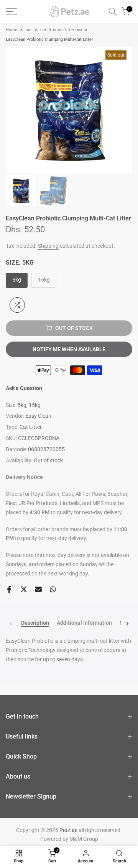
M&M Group (83, 839)
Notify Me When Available (69, 349)
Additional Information (84, 623)
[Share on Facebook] (9, 589)
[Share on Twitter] (23, 589)
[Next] (127, 623)
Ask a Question (24, 388)
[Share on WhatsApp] (52, 589)
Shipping (48, 246)
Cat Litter (31, 427)
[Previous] (11, 623)
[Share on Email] (38, 589)
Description (35, 623)
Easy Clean (38, 416)
